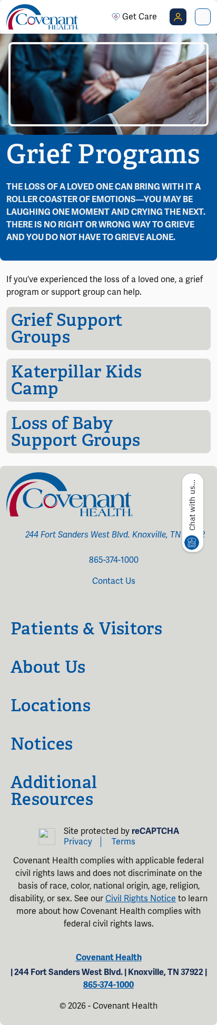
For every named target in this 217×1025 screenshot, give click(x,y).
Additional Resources (54, 791)
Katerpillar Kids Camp (76, 380)
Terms (123, 842)
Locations (51, 705)
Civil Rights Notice (140, 898)
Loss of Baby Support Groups (75, 432)
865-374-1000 (114, 560)
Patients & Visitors (86, 628)
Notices (42, 743)
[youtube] (113, 603)
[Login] (178, 16)
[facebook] (89, 603)
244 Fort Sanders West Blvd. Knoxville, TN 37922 (115, 535)
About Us (48, 667)
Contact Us (113, 581)
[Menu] (203, 16)
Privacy (78, 842)
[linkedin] (127, 603)
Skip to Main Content (8, 8)
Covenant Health (109, 957)
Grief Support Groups (67, 328)
